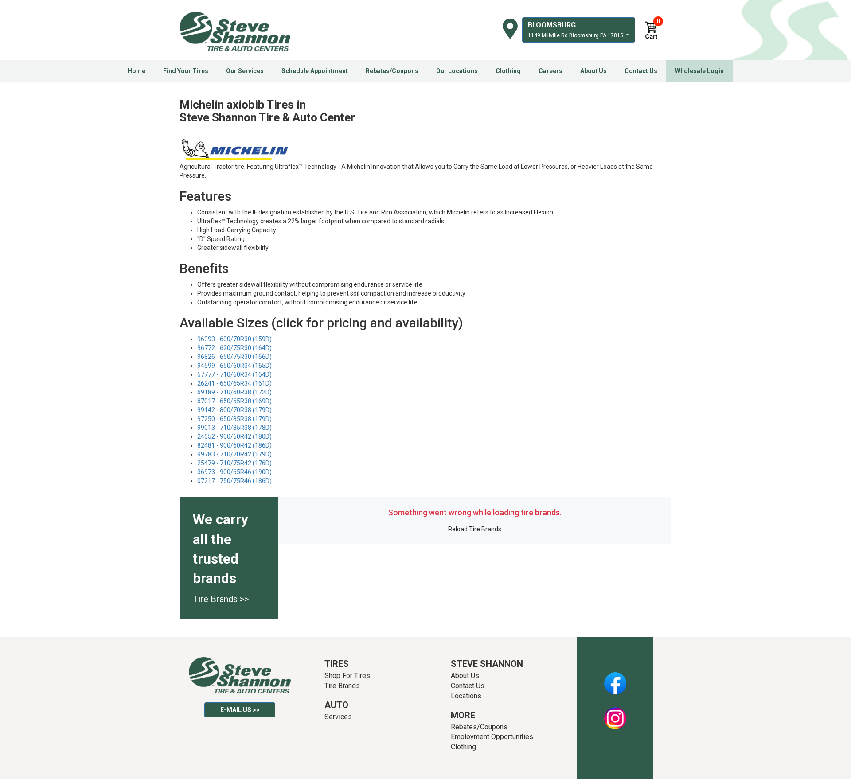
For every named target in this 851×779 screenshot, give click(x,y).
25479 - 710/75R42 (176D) (234, 463)
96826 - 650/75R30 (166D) (234, 356)
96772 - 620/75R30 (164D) (234, 347)
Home (136, 70)
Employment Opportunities (492, 736)
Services (338, 717)
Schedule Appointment (314, 70)
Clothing (508, 70)
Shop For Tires (347, 675)
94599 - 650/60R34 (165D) (234, 365)
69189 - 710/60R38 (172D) (234, 392)
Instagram (615, 713)
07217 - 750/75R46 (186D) (234, 480)
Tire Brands (342, 686)
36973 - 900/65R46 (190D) (234, 471)
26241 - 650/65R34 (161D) (234, 383)
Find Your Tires (185, 70)
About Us (593, 70)
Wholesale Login (699, 70)
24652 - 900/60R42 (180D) (234, 436)
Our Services (245, 70)
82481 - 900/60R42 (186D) (234, 445)
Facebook (615, 678)
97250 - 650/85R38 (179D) (234, 418)
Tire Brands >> (221, 599)
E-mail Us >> (240, 709)
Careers (550, 70)
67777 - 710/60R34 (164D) (234, 374)
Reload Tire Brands (474, 529)
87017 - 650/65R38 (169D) (234, 401)
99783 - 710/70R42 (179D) (234, 454)
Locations (466, 696)
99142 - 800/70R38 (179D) (234, 409)
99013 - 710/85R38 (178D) (234, 427)
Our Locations (457, 70)
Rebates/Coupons (392, 70)
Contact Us (641, 70)
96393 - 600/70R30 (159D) (234, 339)
